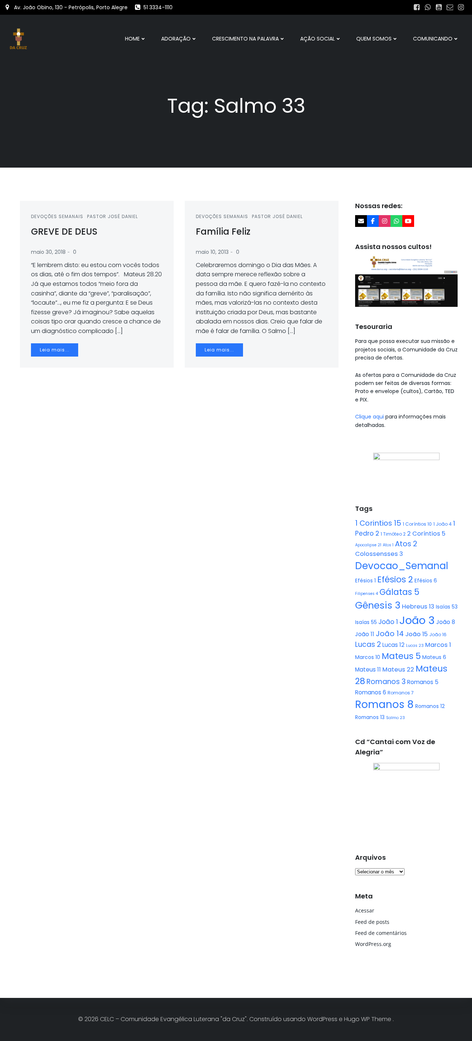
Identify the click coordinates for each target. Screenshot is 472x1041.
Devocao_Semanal (401, 565)
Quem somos (374, 38)
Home (132, 38)
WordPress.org (373, 943)
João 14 (390, 633)
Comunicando (432, 38)
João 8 (445, 622)
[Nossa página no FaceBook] (373, 221)
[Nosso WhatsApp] (396, 221)
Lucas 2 (368, 644)
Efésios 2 (395, 579)
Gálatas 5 (399, 592)
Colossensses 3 (379, 554)
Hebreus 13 (418, 606)
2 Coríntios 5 (426, 533)
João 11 (364, 634)
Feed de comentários (381, 932)
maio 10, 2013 (212, 252)
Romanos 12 (430, 706)
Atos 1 (388, 545)
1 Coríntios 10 (417, 524)
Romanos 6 (370, 692)
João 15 (416, 634)
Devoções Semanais (57, 216)
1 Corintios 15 (378, 523)
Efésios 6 (425, 580)
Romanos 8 (384, 704)
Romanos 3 (386, 682)
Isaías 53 (447, 606)
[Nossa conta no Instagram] (385, 221)
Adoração (176, 38)
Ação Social (317, 38)
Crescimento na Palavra (245, 38)
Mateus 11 (368, 669)
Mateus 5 (401, 656)
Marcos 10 (367, 657)
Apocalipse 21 (368, 545)
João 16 (438, 634)
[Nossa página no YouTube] (408, 221)
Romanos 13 (370, 717)
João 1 (388, 621)
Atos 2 (406, 544)
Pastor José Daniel (112, 216)
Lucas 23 (415, 645)
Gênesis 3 (377, 605)
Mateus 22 (398, 669)
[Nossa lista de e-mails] (361, 221)
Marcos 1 (438, 645)
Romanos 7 (401, 693)
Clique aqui (370, 416)
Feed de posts (372, 921)
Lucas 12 (393, 645)
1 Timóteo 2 (393, 534)
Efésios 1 (365, 580)
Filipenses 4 (366, 593)
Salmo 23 (395, 718)
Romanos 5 (422, 682)
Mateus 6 (434, 657)
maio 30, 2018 (48, 252)
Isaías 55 (366, 622)
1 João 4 (442, 524)
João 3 (417, 620)
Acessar (364, 910)
